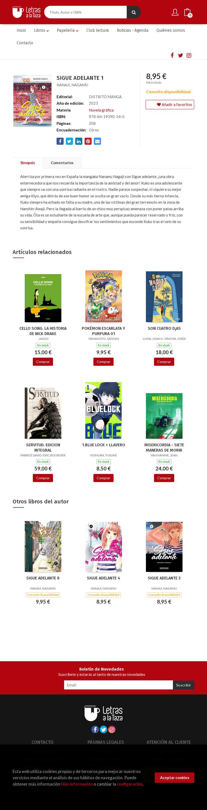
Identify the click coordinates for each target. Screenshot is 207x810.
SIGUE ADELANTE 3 (164, 578)
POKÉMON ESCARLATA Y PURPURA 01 (103, 331)
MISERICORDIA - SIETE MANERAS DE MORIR (164, 448)
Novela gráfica (101, 110)
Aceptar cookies (174, 777)
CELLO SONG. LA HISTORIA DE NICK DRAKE (43, 331)
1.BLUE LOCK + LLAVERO (103, 445)
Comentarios (62, 162)
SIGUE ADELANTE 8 (43, 578)
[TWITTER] (180, 55)
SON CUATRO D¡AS (164, 328)
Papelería (66, 30)
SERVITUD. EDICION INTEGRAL (43, 448)
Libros (40, 30)
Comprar (43, 361)
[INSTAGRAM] (189, 55)
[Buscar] (134, 12)
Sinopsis (27, 162)
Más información (77, 784)
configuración (130, 784)
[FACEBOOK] (172, 55)
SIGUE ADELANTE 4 (103, 578)
